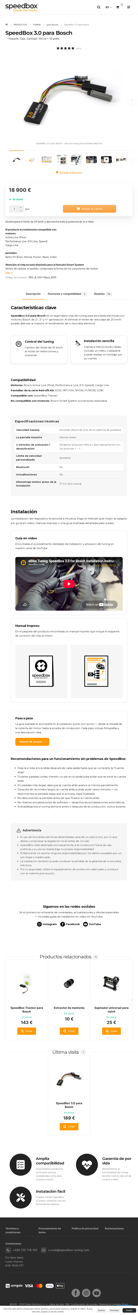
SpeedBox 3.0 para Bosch (69, 1105)
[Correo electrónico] (43, 1250)
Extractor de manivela (69, 1008)
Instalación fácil (50, 1191)
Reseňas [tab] (102, 293)
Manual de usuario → (32, 741)
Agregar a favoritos (70, 172)
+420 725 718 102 (25, 1250)
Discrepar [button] (114, 1310)
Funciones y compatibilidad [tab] (66, 293)
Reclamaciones (114, 1228)
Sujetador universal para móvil (111, 1009)
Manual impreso (27, 626)
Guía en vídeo (26, 538)
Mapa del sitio (56, 1304)
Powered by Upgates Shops (113, 1304)
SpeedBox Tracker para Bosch (26, 1009)
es (109, 8)
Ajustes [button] (101, 1310)
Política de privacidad (85, 1228)
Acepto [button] (129, 1310)
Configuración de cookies (84, 1304)
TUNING (37, 24)
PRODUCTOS (20, 24)
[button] (26, 1031)
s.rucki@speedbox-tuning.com (68, 1250)
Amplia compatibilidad (50, 1160)
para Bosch (52, 24)
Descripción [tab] (33, 293)
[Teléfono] (8, 1250)
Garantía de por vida (116, 1160)
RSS (67, 1304)
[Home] (21, 7)
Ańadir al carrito (92, 208)
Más (8, 272)
